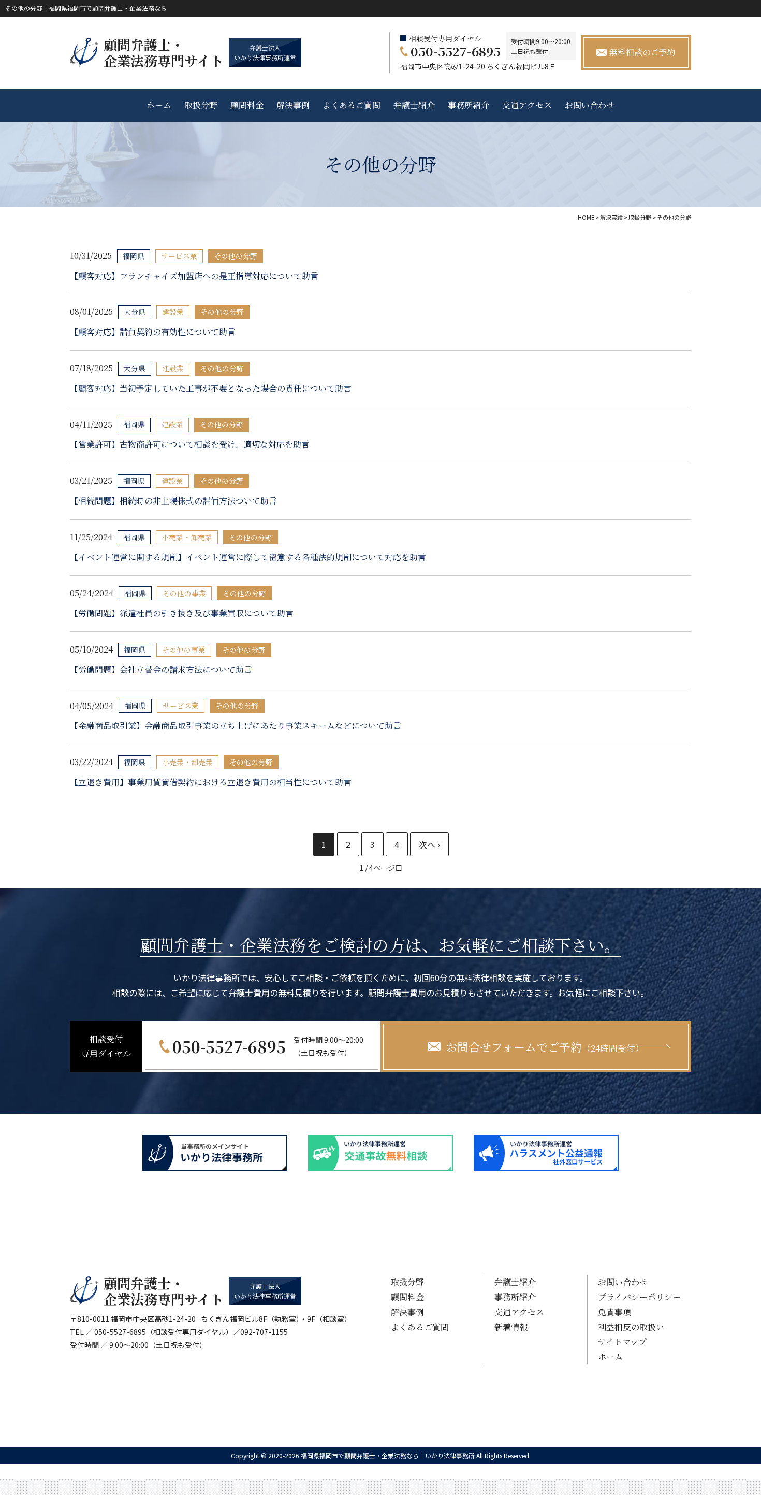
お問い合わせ (589, 105)
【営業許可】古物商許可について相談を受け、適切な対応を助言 (190, 444)
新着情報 (511, 1327)
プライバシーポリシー (639, 1297)
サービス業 (179, 256)
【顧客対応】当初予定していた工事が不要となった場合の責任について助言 (211, 388)
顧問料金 (247, 105)
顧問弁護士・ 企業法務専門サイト (164, 52)
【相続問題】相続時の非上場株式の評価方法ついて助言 (173, 501)
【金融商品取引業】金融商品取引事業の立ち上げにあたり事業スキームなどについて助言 (235, 725)
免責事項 (614, 1312)
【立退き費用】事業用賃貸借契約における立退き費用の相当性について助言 (211, 782)
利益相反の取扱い (631, 1327)
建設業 (173, 312)
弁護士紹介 (414, 105)
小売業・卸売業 (187, 537)
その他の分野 (235, 256)
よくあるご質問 (351, 105)
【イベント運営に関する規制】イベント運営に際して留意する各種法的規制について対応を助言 (248, 557)
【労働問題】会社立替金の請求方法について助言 (161, 669)
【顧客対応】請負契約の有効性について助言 (153, 332)
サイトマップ (622, 1341)
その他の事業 (184, 593)
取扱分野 (200, 105)
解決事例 (293, 105)
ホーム (159, 105)
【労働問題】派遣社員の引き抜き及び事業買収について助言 (182, 613)
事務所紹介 (468, 105)
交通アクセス (527, 105)
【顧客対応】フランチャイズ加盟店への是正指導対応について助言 (194, 276)
